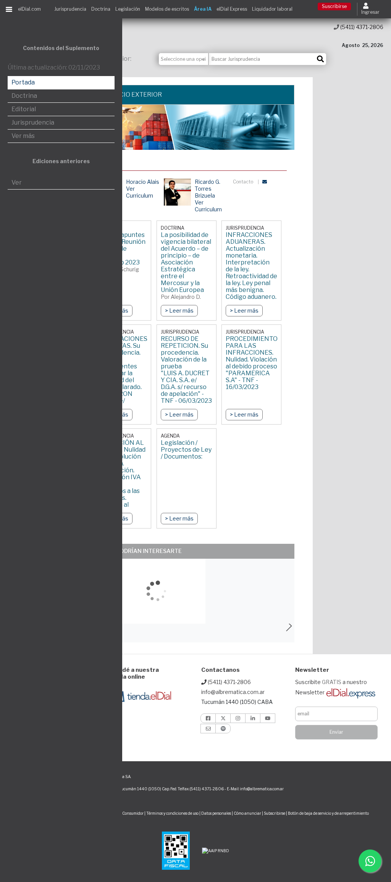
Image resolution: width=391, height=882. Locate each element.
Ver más (23, 135)
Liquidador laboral (272, 9)
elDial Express (232, 9)
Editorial (23, 109)
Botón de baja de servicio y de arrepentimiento (328, 813)
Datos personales (216, 813)
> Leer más (179, 310)
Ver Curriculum (139, 192)
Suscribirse (334, 6)
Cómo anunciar (247, 813)
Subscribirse (275, 813)
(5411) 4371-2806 (361, 27)
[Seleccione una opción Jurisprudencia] (184, 59)
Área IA (203, 9)
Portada (23, 82)
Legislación (127, 9)
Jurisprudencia (70, 9)
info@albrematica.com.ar (233, 692)
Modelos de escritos (167, 9)
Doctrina (100, 9)
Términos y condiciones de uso (172, 813)
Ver (16, 182)
